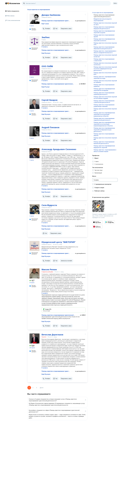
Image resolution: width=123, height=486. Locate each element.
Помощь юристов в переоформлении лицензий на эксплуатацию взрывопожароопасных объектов (104, 124)
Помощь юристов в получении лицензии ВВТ (105, 138)
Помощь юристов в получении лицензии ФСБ (105, 109)
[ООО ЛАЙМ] (34, 70)
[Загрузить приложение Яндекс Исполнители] (105, 206)
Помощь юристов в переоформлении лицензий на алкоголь (104, 39)
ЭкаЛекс (46, 37)
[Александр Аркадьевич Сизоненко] (34, 153)
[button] (46, 28)
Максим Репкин (49, 269)
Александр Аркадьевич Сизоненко (59, 149)
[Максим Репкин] (34, 273)
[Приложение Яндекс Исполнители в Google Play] (110, 222)
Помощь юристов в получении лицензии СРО (105, 43)
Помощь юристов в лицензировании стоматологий (104, 59)
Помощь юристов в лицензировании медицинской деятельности (104, 27)
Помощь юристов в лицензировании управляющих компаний (104, 105)
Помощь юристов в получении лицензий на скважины (105, 81)
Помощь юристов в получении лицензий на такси (105, 23)
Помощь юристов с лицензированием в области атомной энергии (105, 150)
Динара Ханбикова (51, 15)
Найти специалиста (13, 11)
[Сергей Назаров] (34, 104)
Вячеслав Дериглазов (52, 334)
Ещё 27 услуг (46, 87)
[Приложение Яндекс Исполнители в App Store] (97, 222)
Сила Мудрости (49, 205)
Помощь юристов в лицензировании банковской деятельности (104, 142)
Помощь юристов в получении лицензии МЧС (105, 73)
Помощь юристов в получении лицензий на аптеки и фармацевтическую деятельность (105, 68)
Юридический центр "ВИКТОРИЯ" (59, 242)
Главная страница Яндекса (6, 3)
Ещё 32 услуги (46, 53)
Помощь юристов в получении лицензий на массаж (105, 55)
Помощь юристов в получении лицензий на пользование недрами (105, 97)
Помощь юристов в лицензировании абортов (104, 134)
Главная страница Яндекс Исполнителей (12, 3)
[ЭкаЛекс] (34, 41)
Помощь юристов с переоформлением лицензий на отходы (105, 77)
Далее (41, 387)
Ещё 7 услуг (45, 23)
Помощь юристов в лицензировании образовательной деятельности (104, 47)
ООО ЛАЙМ (47, 66)
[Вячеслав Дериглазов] (34, 338)
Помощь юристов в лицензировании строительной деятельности (104, 101)
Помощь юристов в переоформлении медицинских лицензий (104, 146)
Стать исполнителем (13, 20)
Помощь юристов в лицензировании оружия (104, 35)
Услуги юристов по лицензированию (102, 12)
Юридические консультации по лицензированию (103, 19)
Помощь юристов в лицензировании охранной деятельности (104, 93)
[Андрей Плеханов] (34, 131)
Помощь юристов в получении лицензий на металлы (105, 63)
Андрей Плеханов (50, 127)
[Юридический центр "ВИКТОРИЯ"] (34, 246)
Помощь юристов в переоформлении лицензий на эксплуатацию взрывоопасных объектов (104, 114)
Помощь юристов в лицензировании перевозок (104, 85)
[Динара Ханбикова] (34, 19)
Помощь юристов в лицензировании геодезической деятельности (104, 119)
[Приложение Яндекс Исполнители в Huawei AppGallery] (97, 226)
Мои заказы (10, 15)
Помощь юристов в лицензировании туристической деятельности (56, 20)
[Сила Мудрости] (34, 209)
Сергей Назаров (49, 100)
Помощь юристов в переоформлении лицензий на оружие (104, 31)
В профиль (45, 46)
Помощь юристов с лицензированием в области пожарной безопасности (105, 51)
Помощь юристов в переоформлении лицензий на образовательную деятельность (104, 129)
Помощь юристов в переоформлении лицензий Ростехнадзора (104, 89)
